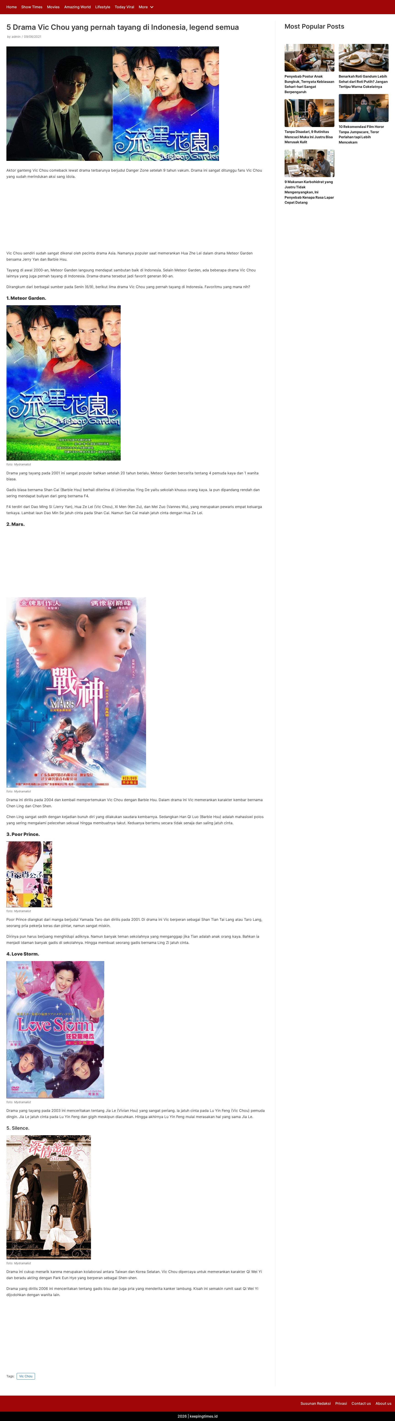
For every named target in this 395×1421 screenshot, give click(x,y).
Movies (53, 7)
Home (11, 7)
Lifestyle (102, 7)
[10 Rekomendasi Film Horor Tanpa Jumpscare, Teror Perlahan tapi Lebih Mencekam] (363, 108)
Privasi (341, 1403)
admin (16, 36)
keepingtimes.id (204, 1416)
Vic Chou (25, 1376)
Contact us (361, 1403)
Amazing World (77, 7)
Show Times (32, 7)
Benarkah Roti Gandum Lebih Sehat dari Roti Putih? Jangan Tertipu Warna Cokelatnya (363, 81)
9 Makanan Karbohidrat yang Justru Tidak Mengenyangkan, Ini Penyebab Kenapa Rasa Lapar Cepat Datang (309, 192)
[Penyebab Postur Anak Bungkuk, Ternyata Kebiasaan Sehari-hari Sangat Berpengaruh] (309, 58)
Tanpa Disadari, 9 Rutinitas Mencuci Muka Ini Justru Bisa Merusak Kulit (309, 137)
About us (384, 1403)
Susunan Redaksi (316, 1403)
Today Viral (124, 7)
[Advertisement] (136, 216)
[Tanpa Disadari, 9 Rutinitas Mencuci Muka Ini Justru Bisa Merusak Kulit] (309, 113)
